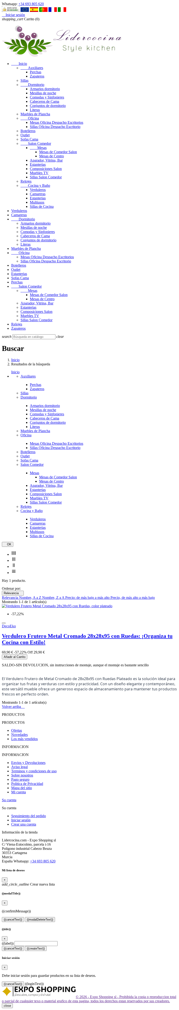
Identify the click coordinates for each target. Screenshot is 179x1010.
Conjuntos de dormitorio (48, 106)
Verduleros (38, 190)
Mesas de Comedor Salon (58, 152)
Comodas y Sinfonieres (47, 97)
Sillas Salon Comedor (46, 177)
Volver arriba (13, 707)
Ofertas (16, 730)
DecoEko (9, 626)
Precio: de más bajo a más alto (87, 598)
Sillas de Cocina (42, 206)
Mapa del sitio (21, 788)
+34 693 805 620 (31, 4)
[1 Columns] (13, 573)
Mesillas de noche (43, 93)
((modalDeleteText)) (40, 919)
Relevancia (13, 593)
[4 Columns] (13, 554)
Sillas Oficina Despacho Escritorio (55, 127)
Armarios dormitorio (45, 89)
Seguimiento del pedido (28, 816)
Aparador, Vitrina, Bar (46, 160)
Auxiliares (32, 68)
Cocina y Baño (35, 185)
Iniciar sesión (21, 820)
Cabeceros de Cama (44, 101)
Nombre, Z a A (53, 598)
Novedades (19, 735)
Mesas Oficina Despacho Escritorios (56, 122)
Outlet (25, 135)
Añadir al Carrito (14, 657)
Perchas (35, 72)
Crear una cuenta (23, 824)
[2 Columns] (13, 567)
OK (7, 544)
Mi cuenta (18, 792)
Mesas (38, 148)
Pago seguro (20, 779)
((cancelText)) (13, 919)
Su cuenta (9, 800)
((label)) (8, 943)
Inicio (19, 64)
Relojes (26, 181)
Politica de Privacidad (27, 784)
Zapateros (37, 76)
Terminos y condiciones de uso (34, 771)
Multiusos (37, 202)
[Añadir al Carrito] (4, 623)
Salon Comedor (36, 143)
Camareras (37, 194)
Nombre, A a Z (30, 598)
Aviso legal (19, 767)
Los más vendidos (24, 739)
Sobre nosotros (22, 775)
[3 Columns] (13, 560)
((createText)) (36, 948)
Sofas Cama (29, 139)
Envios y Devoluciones (28, 763)
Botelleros (28, 131)
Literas (35, 110)
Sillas (24, 80)
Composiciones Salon (46, 169)
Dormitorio (32, 85)
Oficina (30, 118)
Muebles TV (39, 173)
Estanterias (38, 164)
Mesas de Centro (51, 156)
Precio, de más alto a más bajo (132, 598)
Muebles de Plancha (35, 114)
